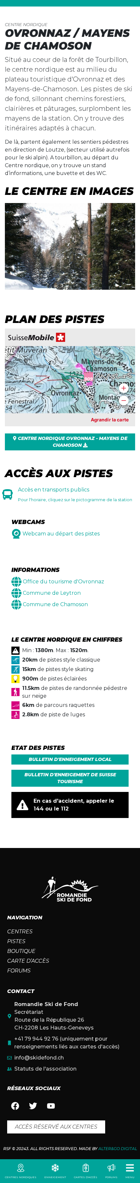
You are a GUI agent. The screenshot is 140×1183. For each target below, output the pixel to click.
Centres (20, 931)
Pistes (16, 941)
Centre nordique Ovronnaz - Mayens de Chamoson (72, 441)
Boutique (21, 951)
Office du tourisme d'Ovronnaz (63, 581)
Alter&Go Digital (117, 1148)
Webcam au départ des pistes (61, 534)
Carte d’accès (28, 961)
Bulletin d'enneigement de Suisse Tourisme (70, 778)
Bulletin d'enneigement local (70, 759)
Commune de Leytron (52, 593)
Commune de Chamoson (55, 604)
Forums (19, 971)
